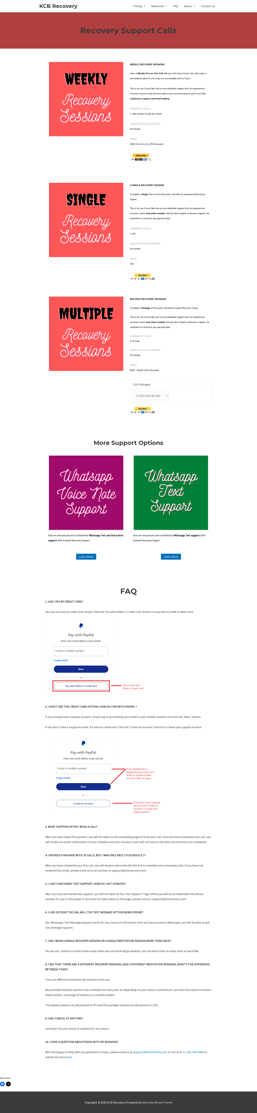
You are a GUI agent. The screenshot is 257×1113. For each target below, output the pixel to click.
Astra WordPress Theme (157, 1102)
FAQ (175, 6)
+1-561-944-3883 (193, 1052)
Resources (157, 6)
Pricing (137, 6)
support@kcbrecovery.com (150, 1052)
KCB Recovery (58, 6)
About (188, 6)
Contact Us (208, 6)
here (69, 1057)
